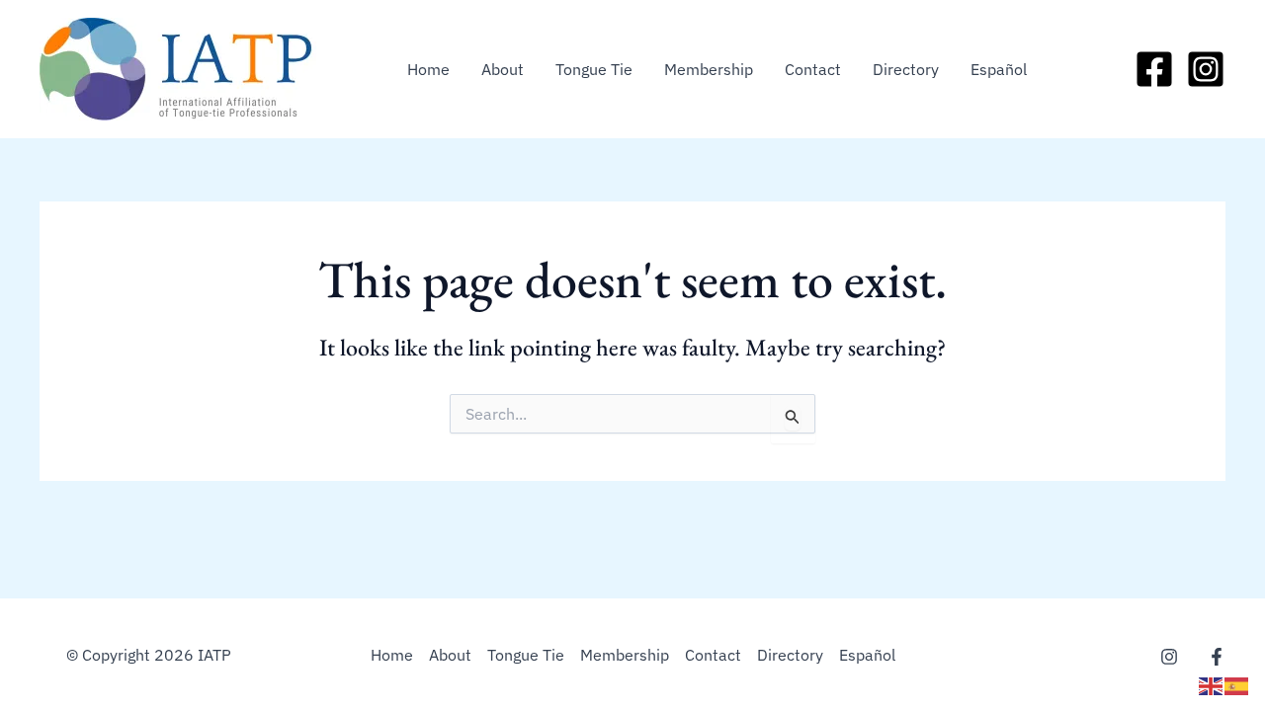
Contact (813, 69)
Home (428, 69)
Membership (708, 69)
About (502, 69)
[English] (1211, 684)
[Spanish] (1237, 684)
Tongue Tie (593, 69)
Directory (906, 69)
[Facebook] (1154, 69)
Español (998, 69)
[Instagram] (1205, 69)
